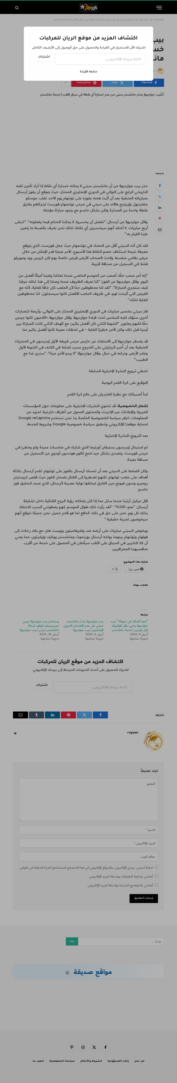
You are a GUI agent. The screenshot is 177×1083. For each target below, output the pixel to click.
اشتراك (44, 57)
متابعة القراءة (88, 71)
